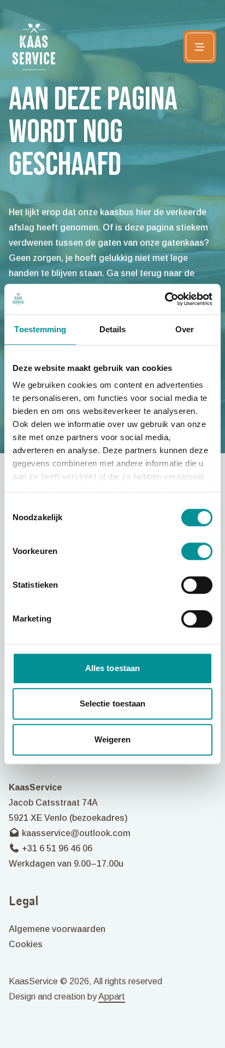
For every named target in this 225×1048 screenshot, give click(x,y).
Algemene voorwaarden (57, 929)
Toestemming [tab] (40, 329)
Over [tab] (184, 329)
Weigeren (112, 739)
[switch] (196, 551)
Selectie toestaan (113, 703)
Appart (111, 996)
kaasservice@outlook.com (75, 833)
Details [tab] (112, 329)
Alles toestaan (112, 668)
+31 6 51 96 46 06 (56, 848)
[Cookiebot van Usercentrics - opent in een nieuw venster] (164, 299)
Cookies (26, 944)
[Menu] (199, 47)
